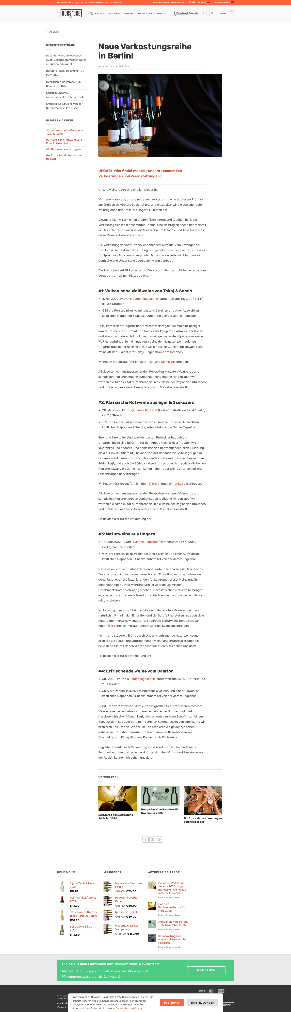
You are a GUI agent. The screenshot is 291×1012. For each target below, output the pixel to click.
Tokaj (150, 362)
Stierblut (154, 484)
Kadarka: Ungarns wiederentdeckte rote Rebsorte (172, 939)
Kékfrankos (175, 484)
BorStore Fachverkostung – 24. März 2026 (172, 907)
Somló (165, 362)
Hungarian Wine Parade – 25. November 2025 (173, 923)
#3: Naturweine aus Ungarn (63, 149)
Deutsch (201, 2)
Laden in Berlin (160, 2)
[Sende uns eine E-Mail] (193, 2)
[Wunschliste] (212, 13)
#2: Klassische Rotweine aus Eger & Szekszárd (64, 141)
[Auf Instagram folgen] (190, 2)
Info (160, 13)
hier (110, 626)
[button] (177, 2)
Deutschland (222, 2)
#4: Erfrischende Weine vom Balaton (64, 157)
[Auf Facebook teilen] (145, 840)
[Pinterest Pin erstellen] (159, 840)
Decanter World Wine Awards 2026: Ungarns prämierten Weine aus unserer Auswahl (66, 60)
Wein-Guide (145, 13)
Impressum (63, 995)
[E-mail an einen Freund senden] (152, 840)
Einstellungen (203, 1002)
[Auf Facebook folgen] (187, 2)
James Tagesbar (144, 299)
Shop (98, 13)
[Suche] (91, 13)
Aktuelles (51, 31)
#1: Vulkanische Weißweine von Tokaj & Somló (65, 132)
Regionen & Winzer (120, 13)
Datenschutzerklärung (129, 1008)
